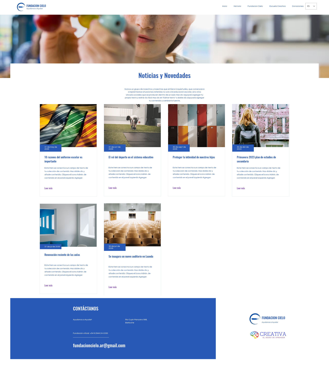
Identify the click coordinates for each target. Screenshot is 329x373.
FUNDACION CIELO (36, 6)
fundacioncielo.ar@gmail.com (99, 345)
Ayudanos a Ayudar (34, 9)
